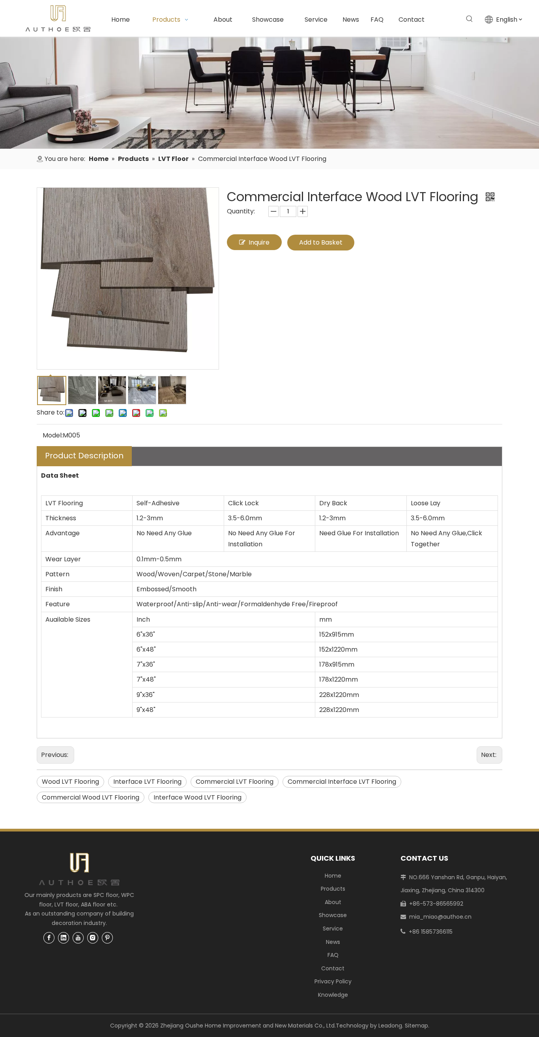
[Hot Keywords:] (469, 19)
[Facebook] (48, 938)
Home (333, 876)
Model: (53, 435)
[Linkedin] (63, 938)
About (333, 902)
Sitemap (416, 1026)
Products (333, 889)
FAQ (333, 955)
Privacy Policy (333, 981)
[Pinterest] (107, 938)
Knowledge (333, 995)
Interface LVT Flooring (147, 781)
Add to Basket (320, 242)
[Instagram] (92, 938)
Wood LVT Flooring (70, 781)
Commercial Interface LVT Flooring (342, 781)
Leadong (390, 1026)
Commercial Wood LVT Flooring (90, 797)
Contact (332, 968)
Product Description (84, 455)
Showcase (333, 915)
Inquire (259, 242)
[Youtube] (78, 938)
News (333, 942)
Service (333, 928)
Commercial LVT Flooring (234, 781)
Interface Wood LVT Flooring (197, 797)
